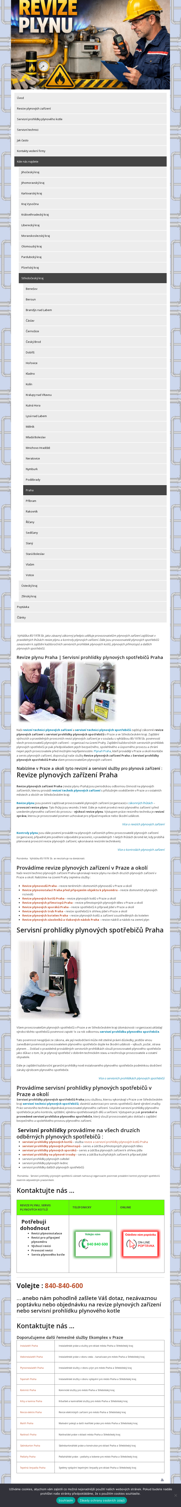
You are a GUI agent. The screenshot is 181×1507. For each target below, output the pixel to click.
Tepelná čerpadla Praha (32, 1467)
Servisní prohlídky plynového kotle (39, 119)
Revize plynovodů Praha (39, 886)
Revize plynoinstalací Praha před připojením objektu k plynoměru (70, 890)
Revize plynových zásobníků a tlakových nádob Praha (60, 920)
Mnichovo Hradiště (38, 448)
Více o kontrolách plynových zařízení (140, 850)
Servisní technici (27, 130)
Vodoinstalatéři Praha (31, 1356)
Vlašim (30, 564)
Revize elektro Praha (31, 1412)
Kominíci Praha (28, 1390)
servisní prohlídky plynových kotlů (47, 1142)
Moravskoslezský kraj (35, 236)
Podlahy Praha (28, 1456)
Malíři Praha (26, 1423)
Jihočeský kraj (30, 172)
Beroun (31, 299)
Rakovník (32, 511)
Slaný (29, 543)
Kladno (30, 374)
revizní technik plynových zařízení (76, 790)
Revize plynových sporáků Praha (45, 907)
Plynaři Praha (102, 751)
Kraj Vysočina (30, 204)
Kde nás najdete (27, 161)
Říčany (30, 522)
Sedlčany (32, 533)
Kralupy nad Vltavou (39, 395)
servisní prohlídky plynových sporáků (49, 1150)
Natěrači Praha (28, 1434)
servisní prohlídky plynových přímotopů (51, 1146)
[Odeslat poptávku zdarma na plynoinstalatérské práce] (140, 1244)
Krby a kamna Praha (31, 1401)
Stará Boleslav (35, 554)
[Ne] (175, 1495)
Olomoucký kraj (31, 246)
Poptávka (23, 607)
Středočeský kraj (32, 278)
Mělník (30, 427)
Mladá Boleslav (35, 437)
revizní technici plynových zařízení (47, 730)
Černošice (32, 331)
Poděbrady (33, 480)
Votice (30, 575)
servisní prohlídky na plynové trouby (48, 1154)
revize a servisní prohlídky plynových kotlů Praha (116, 1142)
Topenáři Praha (28, 1379)
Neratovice (33, 458)
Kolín (29, 384)
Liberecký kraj (30, 225)
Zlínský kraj (28, 596)
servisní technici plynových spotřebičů (103, 730)
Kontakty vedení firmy (31, 151)
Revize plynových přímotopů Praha (47, 903)
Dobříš (30, 352)
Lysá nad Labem (36, 416)
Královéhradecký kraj (35, 214)
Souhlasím (65, 1500)
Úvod (20, 98)
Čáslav (30, 321)
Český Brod (33, 342)
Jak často (22, 140)
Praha (30, 490)
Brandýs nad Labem (39, 310)
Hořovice (32, 363)
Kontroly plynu (27, 833)
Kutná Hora (33, 405)
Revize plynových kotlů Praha (43, 898)
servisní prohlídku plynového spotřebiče (129, 1032)
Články (21, 617)
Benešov (31, 289)
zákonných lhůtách (140, 803)
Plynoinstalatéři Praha (32, 1367)
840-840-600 (64, 1285)
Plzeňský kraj (30, 268)
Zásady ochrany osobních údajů (102, 1500)
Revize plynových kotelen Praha (45, 915)
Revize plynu (25, 803)
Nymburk (32, 469)
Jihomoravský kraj (32, 183)
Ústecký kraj (29, 586)
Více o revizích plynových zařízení (143, 824)
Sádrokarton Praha (30, 1445)
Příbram (31, 501)
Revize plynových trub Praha (42, 911)
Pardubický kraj (31, 257)
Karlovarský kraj (31, 193)
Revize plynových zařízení (34, 108)
